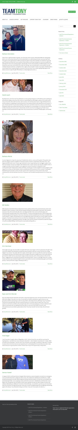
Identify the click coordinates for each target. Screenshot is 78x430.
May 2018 (61, 80)
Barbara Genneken (8, 54)
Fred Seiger (5, 336)
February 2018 (62, 83)
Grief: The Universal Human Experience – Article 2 (37, 416)
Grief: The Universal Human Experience (37, 420)
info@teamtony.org (21, 1)
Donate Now (55, 405)
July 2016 (61, 92)
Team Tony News (63, 107)
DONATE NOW (71, 11)
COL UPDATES (62, 104)
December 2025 (62, 61)
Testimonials (22, 73)
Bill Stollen (5, 205)
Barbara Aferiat (7, 156)
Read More (50, 73)
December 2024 (62, 71)
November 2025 (63, 64)
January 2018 (62, 86)
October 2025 (62, 67)
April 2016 (61, 95)
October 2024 (62, 74)
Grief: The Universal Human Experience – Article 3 (37, 411)
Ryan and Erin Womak (9, 294)
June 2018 (61, 77)
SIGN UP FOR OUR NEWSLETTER (9, 404)
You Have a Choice (63, 53)
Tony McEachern (7, 73)
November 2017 (63, 89)
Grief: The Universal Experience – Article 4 (37, 407)
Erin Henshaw (6, 246)
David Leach (6, 95)
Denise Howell (7, 372)
